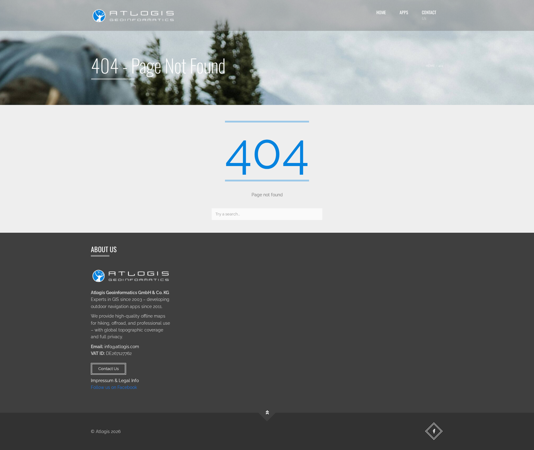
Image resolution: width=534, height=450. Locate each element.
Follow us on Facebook (114, 387)
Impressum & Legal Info (115, 380)
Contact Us (108, 368)
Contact (429, 15)
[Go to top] (267, 413)
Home (381, 12)
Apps (404, 12)
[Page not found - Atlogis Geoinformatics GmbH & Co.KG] (134, 15)
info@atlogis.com (121, 346)
